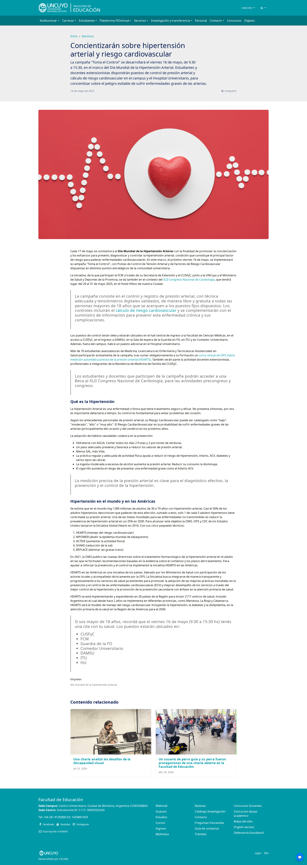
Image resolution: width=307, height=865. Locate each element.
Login (258, 853)
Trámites (200, 834)
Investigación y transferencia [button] (170, 21)
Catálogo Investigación (210, 811)
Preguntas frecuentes (209, 823)
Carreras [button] (68, 21)
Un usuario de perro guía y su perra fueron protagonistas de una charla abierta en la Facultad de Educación (192, 763)
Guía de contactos (207, 828)
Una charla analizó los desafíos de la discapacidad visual (101, 761)
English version (244, 827)
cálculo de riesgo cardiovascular (145, 310)
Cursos (160, 823)
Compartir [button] (230, 91)
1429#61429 (80, 817)
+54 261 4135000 (55, 817)
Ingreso (161, 828)
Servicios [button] (140, 21)
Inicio (74, 36)
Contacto (201, 817)
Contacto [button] (216, 21)
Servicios (88, 36)
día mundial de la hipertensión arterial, (93, 684)
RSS (266, 853)
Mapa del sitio (243, 821)
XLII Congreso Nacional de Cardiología (189, 279)
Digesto (249, 21)
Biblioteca (162, 834)
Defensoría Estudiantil (249, 833)
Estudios (161, 817)
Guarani (161, 811)
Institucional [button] (48, 21)
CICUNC (64, 859)
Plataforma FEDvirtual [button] (114, 21)
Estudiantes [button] (87, 21)
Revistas (200, 806)
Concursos (234, 21)
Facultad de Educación (60, 799)
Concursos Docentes (248, 806)
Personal (201, 21)
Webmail (161, 806)
